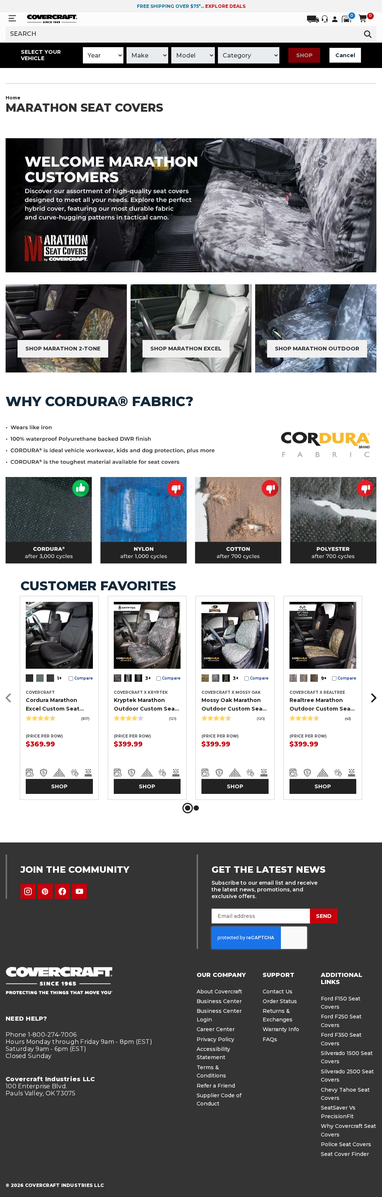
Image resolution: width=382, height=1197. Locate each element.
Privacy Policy (215, 1039)
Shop (304, 55)
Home (13, 97)
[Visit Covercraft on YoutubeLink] (79, 891)
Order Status (280, 1001)
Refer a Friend (216, 1085)
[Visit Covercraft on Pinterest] (45, 891)
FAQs (270, 1039)
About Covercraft (219, 991)
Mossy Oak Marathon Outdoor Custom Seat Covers (233, 704)
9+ (323, 678)
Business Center (219, 1001)
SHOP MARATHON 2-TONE (62, 348)
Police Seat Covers (346, 1144)
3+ (148, 678)
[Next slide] (371, 698)
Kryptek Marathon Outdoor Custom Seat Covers (145, 704)
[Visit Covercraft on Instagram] (28, 891)
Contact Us (277, 991)
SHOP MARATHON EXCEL (186, 348)
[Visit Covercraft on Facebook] (62, 891)
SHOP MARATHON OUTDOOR (317, 348)
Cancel (345, 55)
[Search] (367, 33)
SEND (324, 916)
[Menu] (12, 18)
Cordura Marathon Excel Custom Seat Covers (52, 704)
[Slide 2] (196, 808)
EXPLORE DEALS (225, 6)
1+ (59, 678)
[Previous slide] (10, 698)
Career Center (216, 1029)
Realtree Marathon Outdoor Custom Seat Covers (321, 704)
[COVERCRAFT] (52, 18)
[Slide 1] (187, 808)
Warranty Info (281, 1029)
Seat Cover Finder (345, 1154)
